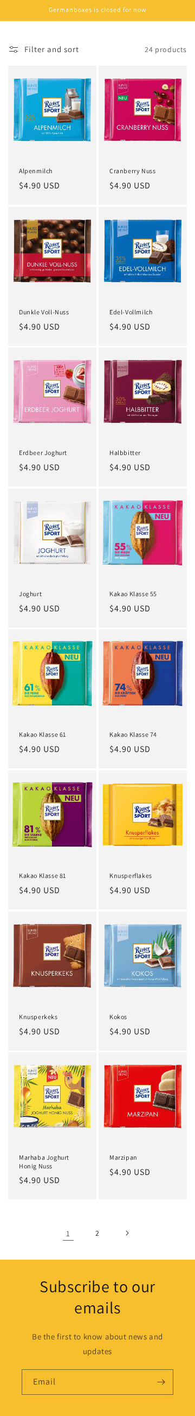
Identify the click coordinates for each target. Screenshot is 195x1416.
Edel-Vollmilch (130, 312)
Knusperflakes (130, 875)
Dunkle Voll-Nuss (44, 312)
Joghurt (30, 594)
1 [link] (68, 1233)
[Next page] (127, 1233)
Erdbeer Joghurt (43, 452)
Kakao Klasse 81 (42, 875)
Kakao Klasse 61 (42, 734)
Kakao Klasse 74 (133, 734)
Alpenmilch (36, 171)
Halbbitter (125, 452)
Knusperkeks (38, 1017)
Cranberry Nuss (132, 171)
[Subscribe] (161, 1382)
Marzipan (123, 1157)
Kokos (118, 1017)
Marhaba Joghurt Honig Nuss (44, 1161)
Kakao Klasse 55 (133, 594)
